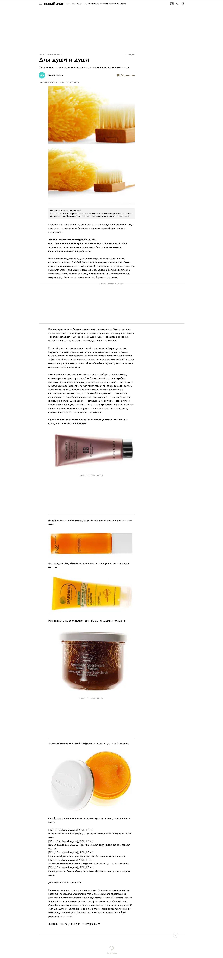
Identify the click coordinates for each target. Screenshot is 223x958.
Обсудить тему (128, 75)
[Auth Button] (183, 3)
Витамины (69, 82)
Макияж (61, 82)
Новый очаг (54, 3)
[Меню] (40, 3)
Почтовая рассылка (172, 3)
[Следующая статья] (111, 935)
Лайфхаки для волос (50, 82)
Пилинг (76, 82)
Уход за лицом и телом (54, 55)
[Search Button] (177, 3)
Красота (41, 55)
